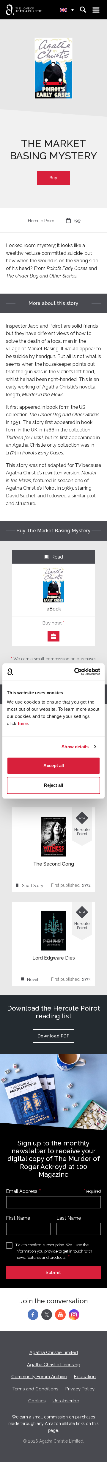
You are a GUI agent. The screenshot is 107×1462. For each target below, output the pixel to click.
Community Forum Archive (39, 1376)
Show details (75, 746)
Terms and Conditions (35, 1389)
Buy (54, 177)
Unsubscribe (66, 1401)
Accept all (53, 765)
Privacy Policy (80, 1389)
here (23, 723)
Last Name (68, 1218)
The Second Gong (53, 864)
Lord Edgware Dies (53, 958)
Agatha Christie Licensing (53, 1364)
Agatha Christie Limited (53, 1352)
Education (85, 1376)
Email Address (21, 1191)
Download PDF (54, 1036)
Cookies (36, 1401)
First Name (18, 1218)
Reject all (53, 785)
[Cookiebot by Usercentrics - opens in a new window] (75, 672)
